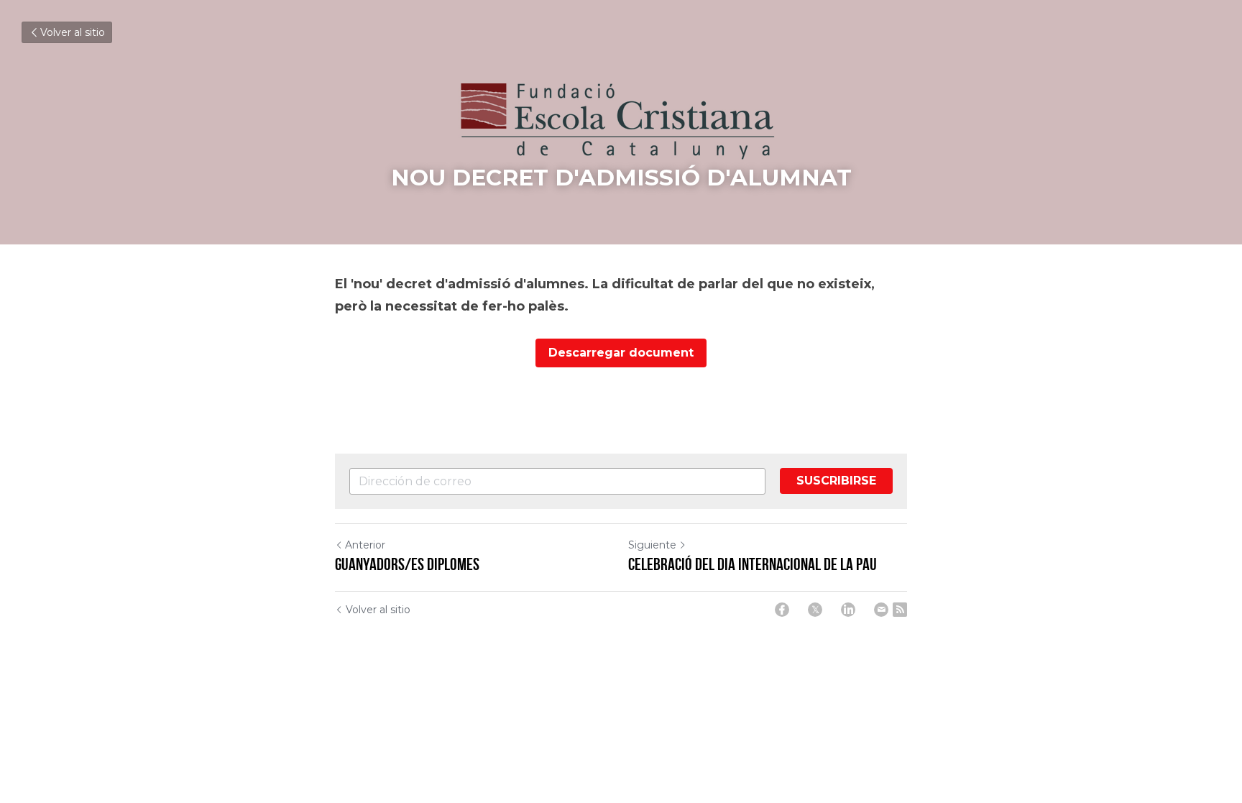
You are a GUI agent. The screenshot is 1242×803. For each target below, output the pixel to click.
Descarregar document (621, 352)
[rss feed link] (900, 609)
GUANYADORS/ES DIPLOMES (407, 564)
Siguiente (652, 544)
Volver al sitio (72, 32)
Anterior (365, 544)
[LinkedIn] (848, 609)
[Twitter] (815, 609)
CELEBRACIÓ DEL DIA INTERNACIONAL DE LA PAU (752, 564)
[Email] (881, 609)
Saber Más (79, 794)
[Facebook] (782, 609)
